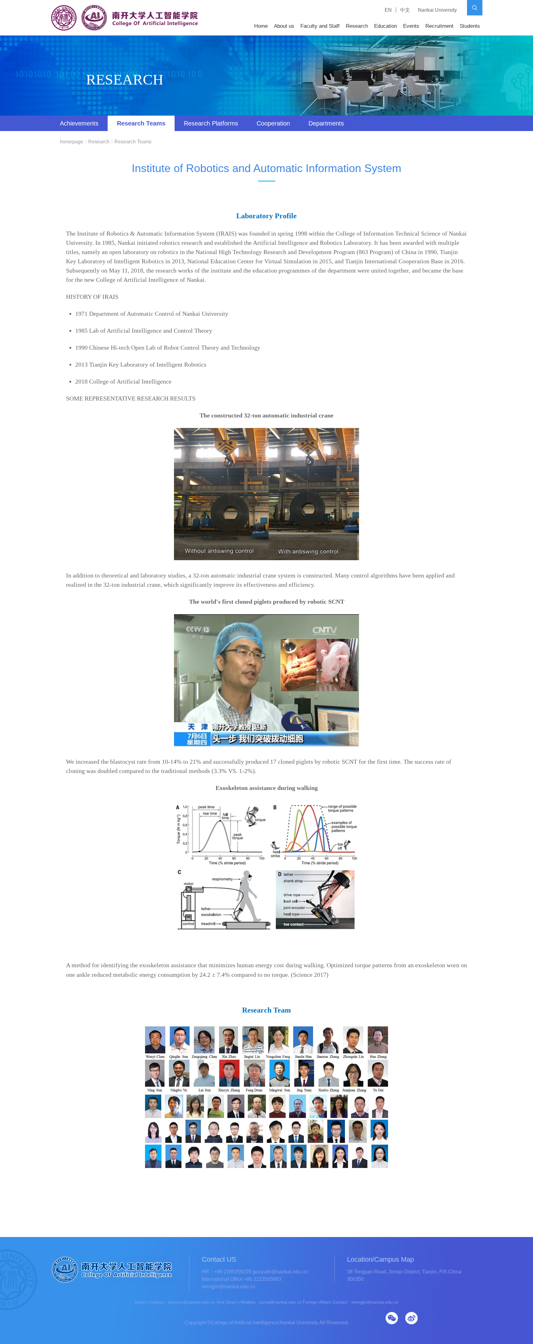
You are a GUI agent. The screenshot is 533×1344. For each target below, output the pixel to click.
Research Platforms (211, 123)
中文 (405, 10)
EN (388, 10)
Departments (326, 123)
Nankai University (437, 10)
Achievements (79, 123)
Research (98, 141)
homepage (71, 141)
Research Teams (141, 123)
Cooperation (273, 123)
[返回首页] (125, 29)
